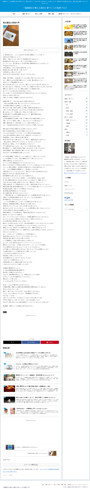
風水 (5, 312)
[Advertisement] (31, 326)
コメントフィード (69, 189)
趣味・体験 (63, 484)
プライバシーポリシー (83, 484)
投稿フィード (68, 185)
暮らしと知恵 (57, 484)
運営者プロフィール (72, 484)
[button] (86, 209)
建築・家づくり (48, 484)
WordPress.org (68, 193)
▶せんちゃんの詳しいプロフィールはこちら (75, 173)
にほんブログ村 (68, 200)
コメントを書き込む (31, 465)
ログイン (66, 182)
